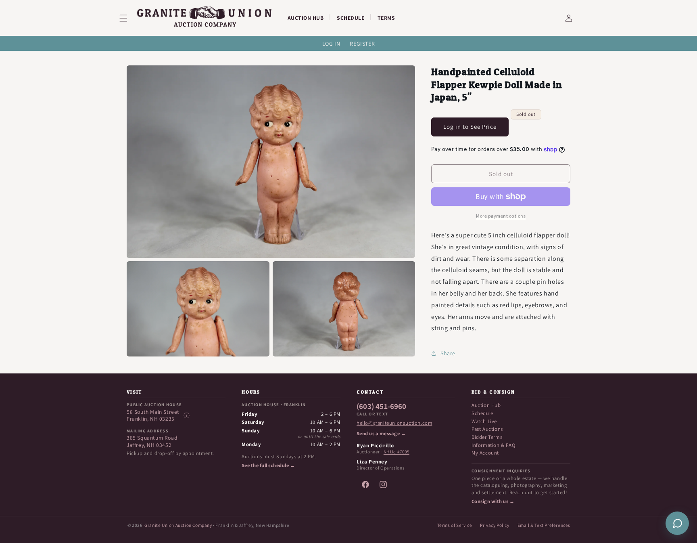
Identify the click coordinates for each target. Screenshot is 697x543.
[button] (128, 18)
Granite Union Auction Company (178, 525)
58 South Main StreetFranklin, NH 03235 (153, 416)
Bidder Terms (487, 437)
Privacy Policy (494, 525)
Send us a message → (381, 433)
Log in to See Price (470, 126)
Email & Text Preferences (544, 525)
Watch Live (484, 421)
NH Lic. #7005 (396, 452)
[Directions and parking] (186, 415)
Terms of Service (454, 525)
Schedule (482, 413)
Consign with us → (493, 501)
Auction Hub (486, 405)
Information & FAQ (493, 445)
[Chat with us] (677, 523)
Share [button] (447, 353)
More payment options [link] (501, 216)
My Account (485, 452)
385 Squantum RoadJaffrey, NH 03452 (152, 441)
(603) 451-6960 (382, 406)
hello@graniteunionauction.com (394, 423)
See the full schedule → (268, 465)
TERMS (386, 17)
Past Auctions (487, 429)
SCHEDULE (350, 17)
